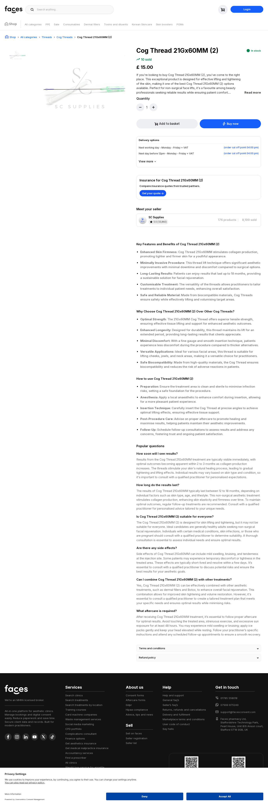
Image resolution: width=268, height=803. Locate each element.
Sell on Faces (134, 733)
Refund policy (147, 657)
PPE (48, 24)
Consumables (71, 24)
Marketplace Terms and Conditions (184, 719)
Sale (56, 24)
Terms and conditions (152, 648)
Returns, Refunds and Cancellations (184, 709)
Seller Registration (136, 738)
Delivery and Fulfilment (176, 714)
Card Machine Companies (81, 714)
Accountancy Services (79, 753)
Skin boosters (164, 24)
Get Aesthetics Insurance (80, 743)
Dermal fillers (92, 24)
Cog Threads (65, 37)
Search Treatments (76, 700)
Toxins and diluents (116, 24)
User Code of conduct (176, 724)
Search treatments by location (83, 704)
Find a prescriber (75, 757)
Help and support (173, 695)
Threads (47, 37)
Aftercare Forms (135, 700)
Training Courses (75, 709)
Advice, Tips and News (139, 714)
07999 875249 (230, 704)
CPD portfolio (73, 728)
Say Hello (168, 728)
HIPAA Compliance (137, 709)
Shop (13, 37)
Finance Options (75, 738)
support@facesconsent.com (238, 712)
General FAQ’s (171, 700)
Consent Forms (135, 695)
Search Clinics (74, 695)
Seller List (131, 743)
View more (146, 161)
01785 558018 (229, 698)
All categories (33, 24)
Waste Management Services (83, 719)
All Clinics (71, 762)
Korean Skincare (142, 24)
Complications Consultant (81, 733)
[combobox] (74, 9)
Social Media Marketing (79, 724)
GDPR (129, 704)
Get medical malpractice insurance (86, 748)
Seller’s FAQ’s (170, 704)
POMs (180, 24)
